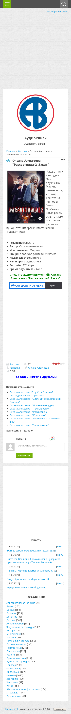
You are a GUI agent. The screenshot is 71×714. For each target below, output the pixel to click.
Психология (13, 651)
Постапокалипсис (16, 644)
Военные (11, 613)
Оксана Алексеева (38, 367)
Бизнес (10, 606)
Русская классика (16, 658)
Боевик (10, 609)
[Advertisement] (35, 50)
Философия (12, 671)
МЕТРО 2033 (13, 633)
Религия (11, 654)
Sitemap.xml (11, 709)
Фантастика (13, 668)
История (11, 630)
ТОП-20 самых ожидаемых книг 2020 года (30, 550)
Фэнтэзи (14, 364)
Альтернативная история (20, 602)
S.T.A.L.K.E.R (12, 692)
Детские (11, 620)
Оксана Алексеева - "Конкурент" (28, 415)
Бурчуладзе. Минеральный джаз (25, 587)
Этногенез (12, 682)
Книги (60, 546)
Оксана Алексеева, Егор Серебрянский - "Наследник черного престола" (32, 394)
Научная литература (18, 640)
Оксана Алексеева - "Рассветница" (29, 411)
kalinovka (15, 367)
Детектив (11, 616)
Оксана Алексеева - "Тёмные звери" (30, 408)
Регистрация (54, 11)
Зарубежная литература (20, 627)
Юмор (9, 685)
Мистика (11, 637)
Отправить (24, 455)
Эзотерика (12, 678)
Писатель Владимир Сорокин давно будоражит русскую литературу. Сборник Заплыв (33, 560)
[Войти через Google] (52, 438)
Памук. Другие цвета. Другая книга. (26, 579)
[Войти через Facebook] (40, 438)
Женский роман (15, 623)
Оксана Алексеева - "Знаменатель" (29, 425)
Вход (65, 11)
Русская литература (17, 661)
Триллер (11, 665)
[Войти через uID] (29, 438)
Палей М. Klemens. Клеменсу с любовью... (30, 570)
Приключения (14, 647)
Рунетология (13, 696)
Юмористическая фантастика (23, 689)
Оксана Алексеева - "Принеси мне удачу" (32, 405)
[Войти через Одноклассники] (57, 438)
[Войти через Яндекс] (46, 438)
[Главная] (35, 130)
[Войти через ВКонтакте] (35, 438)
